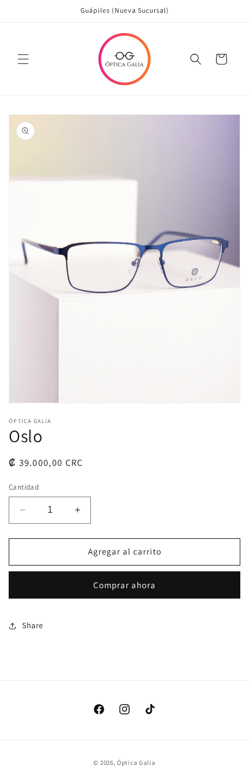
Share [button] (32, 625)
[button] (23, 59)
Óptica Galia (136, 763)
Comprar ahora (124, 584)
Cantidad (24, 487)
